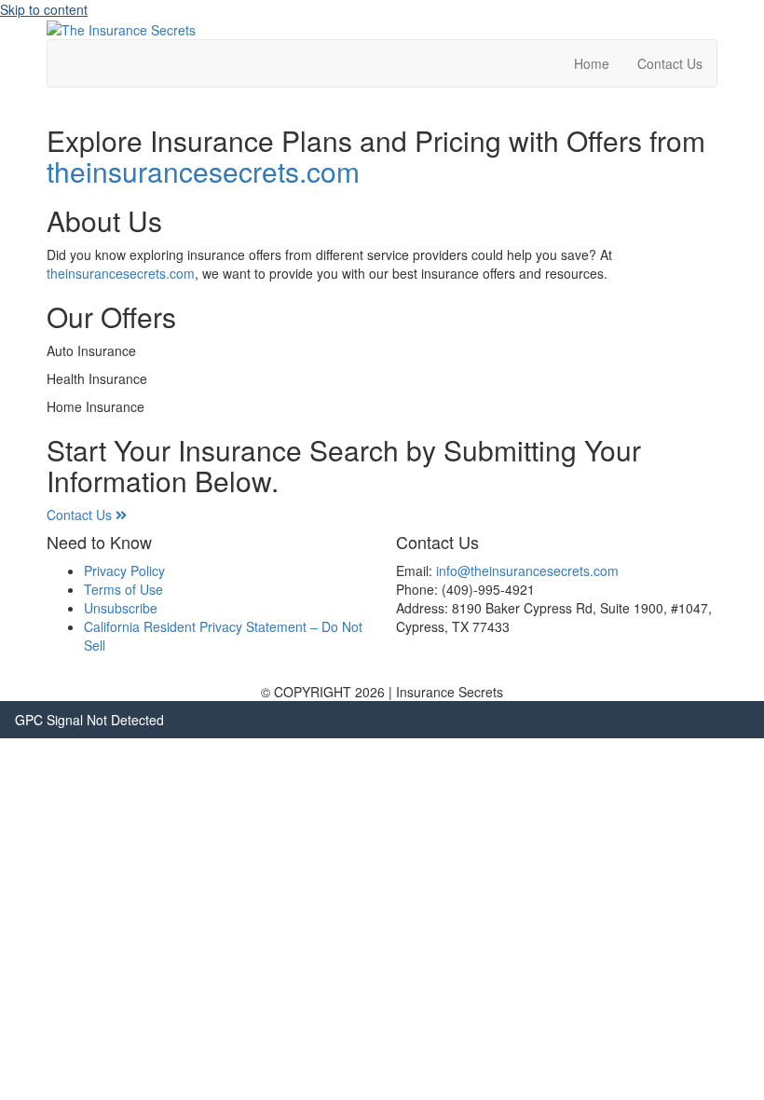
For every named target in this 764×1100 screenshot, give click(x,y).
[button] (87, 514)
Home (591, 63)
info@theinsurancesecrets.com (527, 570)
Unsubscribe (120, 607)
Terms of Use (123, 589)
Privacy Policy (124, 570)
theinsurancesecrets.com (203, 171)
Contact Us (670, 63)
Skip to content (44, 9)
